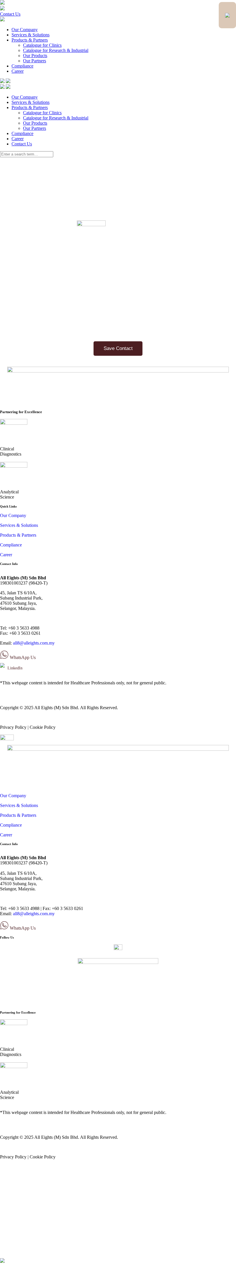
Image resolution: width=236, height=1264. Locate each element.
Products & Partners (30, 40)
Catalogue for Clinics (42, 45)
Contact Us (10, 14)
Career (18, 71)
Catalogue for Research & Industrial (55, 50)
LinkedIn (14, 668)
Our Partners (34, 60)
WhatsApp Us (22, 657)
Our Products (35, 55)
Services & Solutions (31, 34)
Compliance (22, 65)
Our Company (25, 29)
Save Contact (118, 348)
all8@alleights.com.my (34, 643)
